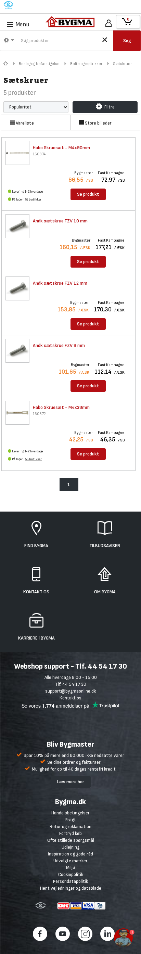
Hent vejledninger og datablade (70, 888)
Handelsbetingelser (70, 813)
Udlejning (70, 847)
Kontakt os (70, 698)
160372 (39, 413)
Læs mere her (70, 782)
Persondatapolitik (70, 881)
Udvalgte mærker (70, 861)
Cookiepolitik (70, 874)
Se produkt (88, 194)
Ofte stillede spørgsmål (70, 840)
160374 (39, 154)
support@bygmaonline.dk (70, 691)
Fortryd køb (70, 833)
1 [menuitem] (68, 485)
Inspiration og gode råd (70, 854)
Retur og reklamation (70, 826)
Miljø (70, 868)
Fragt (70, 820)
